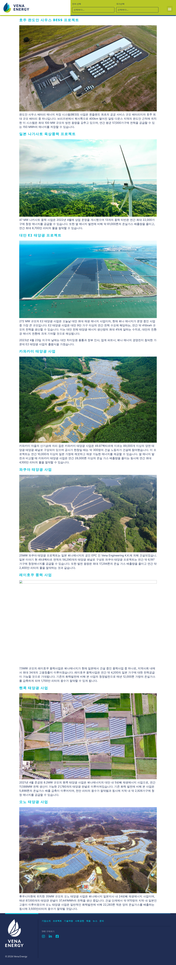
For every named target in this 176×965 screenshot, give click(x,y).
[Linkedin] (50, 936)
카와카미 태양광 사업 (37, 351)
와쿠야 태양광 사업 (35, 469)
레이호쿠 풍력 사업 (35, 574)
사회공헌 (79, 920)
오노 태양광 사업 (33, 801)
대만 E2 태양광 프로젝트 (40, 235)
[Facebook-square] (57, 936)
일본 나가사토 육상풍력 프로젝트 (47, 133)
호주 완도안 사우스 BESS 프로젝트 (49, 20)
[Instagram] (43, 936)
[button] (170, 9)
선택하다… (79, 9)
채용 (88, 920)
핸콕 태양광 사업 (33, 687)
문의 (102, 920)
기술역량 (68, 920)
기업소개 (46, 920)
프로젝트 (57, 920)
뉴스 (95, 920)
